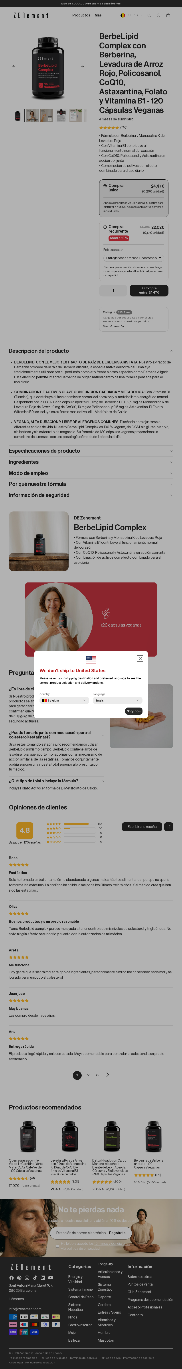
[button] (140, 658)
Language (99, 694)
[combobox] (50, 700)
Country (45, 694)
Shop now (134, 711)
